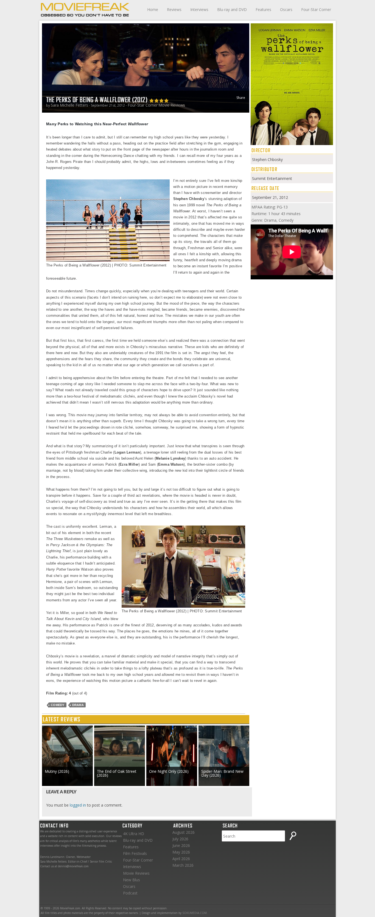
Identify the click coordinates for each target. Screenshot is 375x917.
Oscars (286, 9)
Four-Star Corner (316, 9)
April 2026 (181, 858)
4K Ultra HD (133, 833)
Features (263, 9)
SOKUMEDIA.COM (194, 913)
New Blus (131, 879)
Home (152, 9)
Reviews (174, 9)
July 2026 (180, 838)
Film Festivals (135, 853)
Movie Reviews (171, 105)
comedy (58, 705)
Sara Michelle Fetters (69, 105)
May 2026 (181, 852)
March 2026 (183, 865)
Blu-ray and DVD (232, 9)
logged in (78, 805)
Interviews (199, 9)
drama (78, 705)
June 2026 (181, 845)
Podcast (130, 893)
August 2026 (183, 832)
